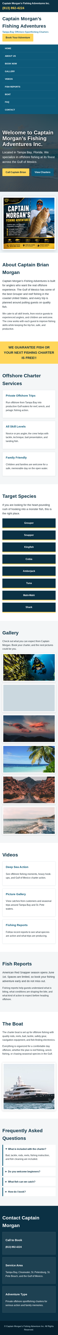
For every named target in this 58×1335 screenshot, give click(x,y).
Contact (10, 110)
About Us (10, 56)
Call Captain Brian (16, 172)
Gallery (10, 71)
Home (8, 48)
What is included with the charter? (27, 1149)
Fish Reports (12, 87)
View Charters (42, 172)
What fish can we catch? (21, 1181)
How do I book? (17, 1191)
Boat (8, 94)
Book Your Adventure (18, 37)
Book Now (11, 63)
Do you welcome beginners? (24, 1171)
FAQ (7, 102)
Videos (9, 79)
